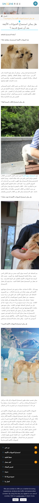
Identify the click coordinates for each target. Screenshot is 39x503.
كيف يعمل (8, 462)
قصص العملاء (9, 467)
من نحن (7, 447)
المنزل (5, 16)
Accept (23, 500)
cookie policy (20, 496)
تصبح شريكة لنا (9, 477)
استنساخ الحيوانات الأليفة (12, 452)
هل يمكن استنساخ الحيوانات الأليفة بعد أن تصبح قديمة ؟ (19, 18)
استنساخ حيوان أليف (29, 176)
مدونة (6, 472)
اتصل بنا (7, 481)
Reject (15, 500)
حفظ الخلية (8, 457)
